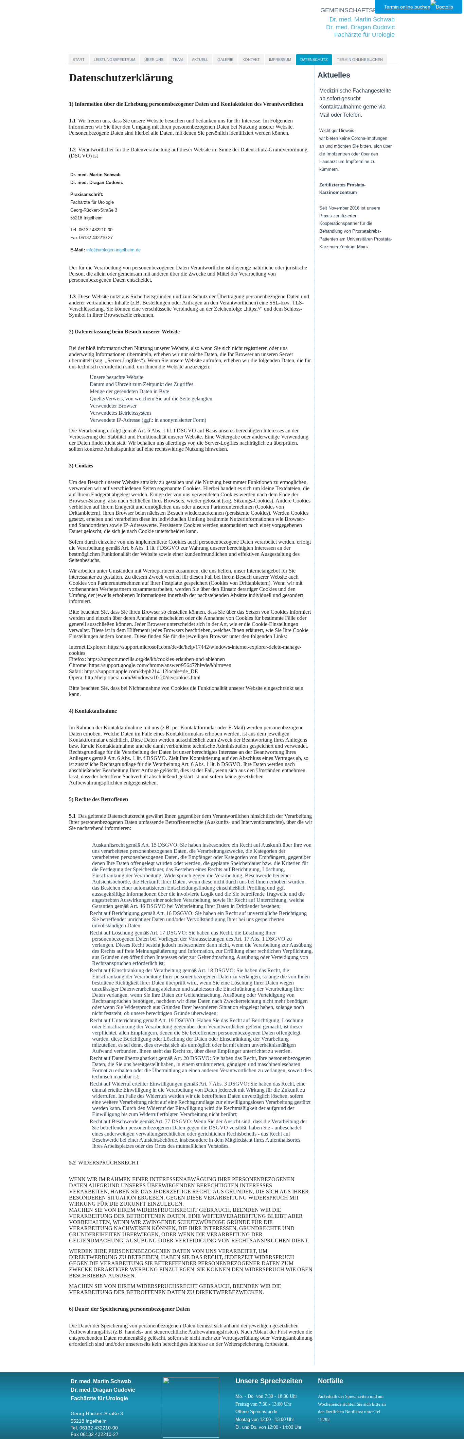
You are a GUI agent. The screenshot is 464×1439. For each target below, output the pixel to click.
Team (178, 59)
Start (79, 59)
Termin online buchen (360, 59)
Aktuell (200, 59)
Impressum (280, 59)
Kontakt (251, 59)
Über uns (153, 59)
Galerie (225, 59)
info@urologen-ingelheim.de (113, 249)
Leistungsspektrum (114, 59)
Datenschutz (314, 59)
